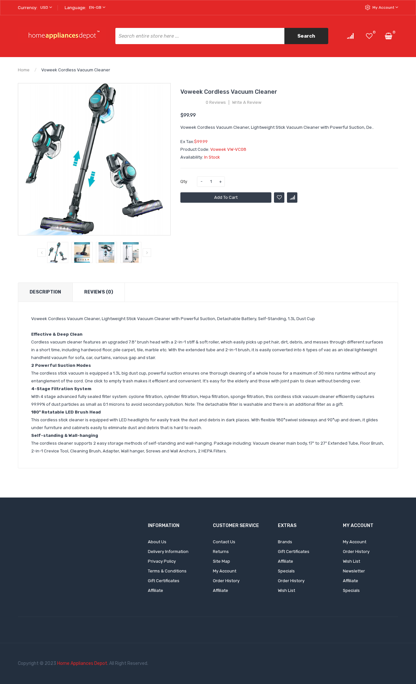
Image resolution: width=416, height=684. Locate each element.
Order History (226, 580)
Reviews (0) (98, 292)
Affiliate (155, 590)
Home (24, 69)
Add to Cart (226, 197)
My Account (383, 7)
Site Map (221, 561)
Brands (285, 541)
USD (44, 7)
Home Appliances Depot (82, 663)
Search (306, 36)
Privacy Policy (162, 561)
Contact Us (224, 541)
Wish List (286, 590)
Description (45, 292)
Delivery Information (168, 551)
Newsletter (354, 571)
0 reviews (216, 102)
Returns (221, 551)
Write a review (246, 102)
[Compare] (350, 36)
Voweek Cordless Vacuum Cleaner (75, 69)
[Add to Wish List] (279, 197)
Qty (183, 181)
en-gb (95, 7)
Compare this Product (292, 197)
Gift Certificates (163, 580)
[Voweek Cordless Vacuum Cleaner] (57, 252)
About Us (157, 541)
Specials (286, 571)
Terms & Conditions (167, 571)
